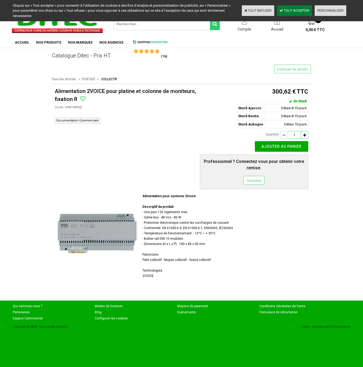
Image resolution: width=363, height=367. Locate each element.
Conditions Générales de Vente (282, 306)
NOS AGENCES (111, 42)
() (164, 56)
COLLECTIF (109, 79)
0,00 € (315, 30)
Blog (98, 312)
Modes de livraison (109, 306)
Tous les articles (64, 79)
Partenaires (21, 312)
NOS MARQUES (80, 42)
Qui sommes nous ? (27, 306)
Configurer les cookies (111, 318)
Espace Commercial (28, 318)
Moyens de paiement (192, 306)
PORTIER (88, 79)
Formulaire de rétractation (278, 312)
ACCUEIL (22, 42)
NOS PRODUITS (48, 42)
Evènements (186, 312)
